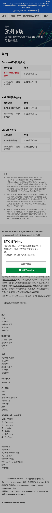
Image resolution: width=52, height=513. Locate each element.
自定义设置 (26, 264)
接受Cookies (28, 270)
